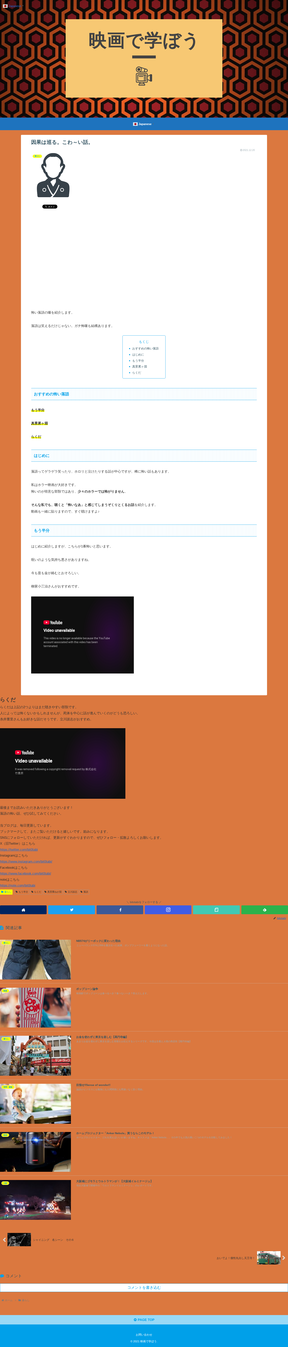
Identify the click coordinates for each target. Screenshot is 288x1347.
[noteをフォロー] (216, 909)
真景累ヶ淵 (139, 366)
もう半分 (138, 360)
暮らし (7, 891)
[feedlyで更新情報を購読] (264, 909)
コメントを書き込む (144, 1287)
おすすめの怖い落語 (145, 348)
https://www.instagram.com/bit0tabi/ (26, 861)
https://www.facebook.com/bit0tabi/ (25, 873)
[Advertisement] (144, 268)
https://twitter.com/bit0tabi (19, 849)
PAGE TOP (145, 1320)
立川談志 (72, 891)
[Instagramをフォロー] (168, 909)
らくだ (136, 372)
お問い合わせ (144, 1334)
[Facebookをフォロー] (120, 909)
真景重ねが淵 (54, 891)
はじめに (138, 354)
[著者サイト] (23, 909)
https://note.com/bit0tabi (17, 885)
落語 (85, 891)
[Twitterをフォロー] (71, 909)
